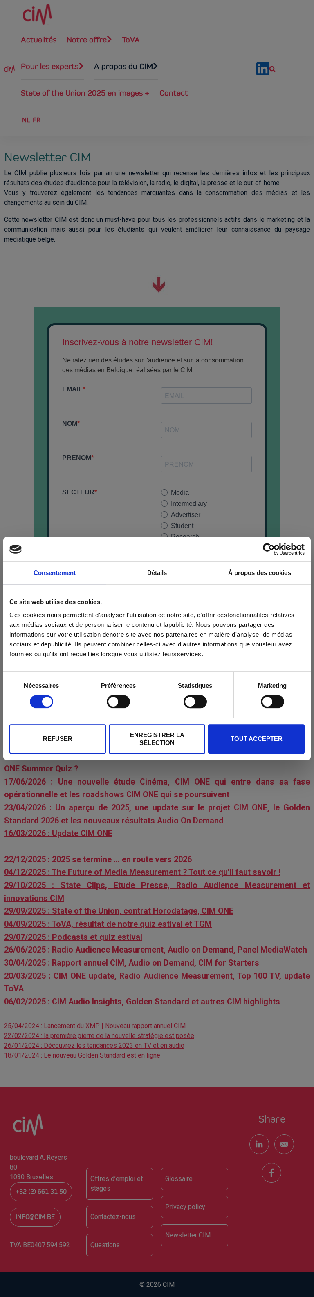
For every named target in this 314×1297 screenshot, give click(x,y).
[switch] (118, 701)
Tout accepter (257, 738)
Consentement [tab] (55, 572)
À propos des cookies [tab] (259, 572)
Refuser (57, 738)
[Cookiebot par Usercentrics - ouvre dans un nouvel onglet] (269, 549)
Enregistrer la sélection (157, 738)
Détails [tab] (157, 572)
